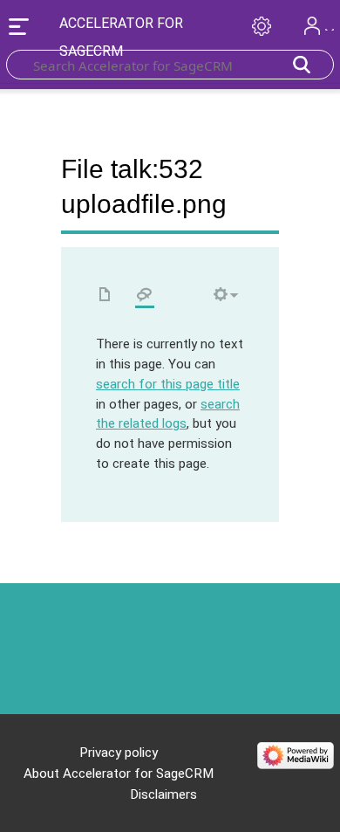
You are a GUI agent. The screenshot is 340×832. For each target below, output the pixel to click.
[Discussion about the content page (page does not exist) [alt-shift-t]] (144, 295)
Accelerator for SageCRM (121, 37)
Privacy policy (118, 752)
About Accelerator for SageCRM (119, 773)
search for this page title (168, 384)
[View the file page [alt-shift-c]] (105, 295)
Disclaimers (163, 794)
